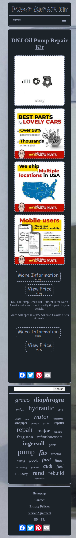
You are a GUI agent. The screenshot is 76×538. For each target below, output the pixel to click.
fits (43, 452)
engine (58, 418)
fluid (58, 460)
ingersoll (34, 443)
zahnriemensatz (49, 437)
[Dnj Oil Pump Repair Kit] (39, 81)
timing (21, 460)
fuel (60, 466)
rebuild (56, 473)
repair (25, 429)
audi (47, 466)
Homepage (39, 493)
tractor (56, 454)
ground (35, 467)
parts (52, 445)
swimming (21, 467)
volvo (20, 409)
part (27, 419)
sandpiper (21, 423)
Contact (39, 500)
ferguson (25, 436)
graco (22, 399)
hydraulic (41, 408)
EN (36, 519)
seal (18, 418)
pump (26, 452)
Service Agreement (39, 513)
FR (43, 519)
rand (38, 473)
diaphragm (49, 399)
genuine (58, 431)
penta (46, 423)
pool (33, 461)
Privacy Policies (40, 506)
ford (46, 459)
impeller (59, 423)
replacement (39, 478)
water (41, 416)
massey (21, 473)
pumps (35, 423)
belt (60, 410)
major (43, 430)
